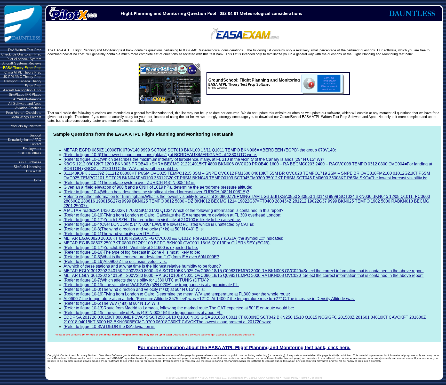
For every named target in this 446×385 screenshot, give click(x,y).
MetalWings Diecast (26, 117)
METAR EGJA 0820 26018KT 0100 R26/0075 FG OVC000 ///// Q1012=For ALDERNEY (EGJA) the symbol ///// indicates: (173, 238)
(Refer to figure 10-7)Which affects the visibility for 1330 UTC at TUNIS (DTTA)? (136, 280)
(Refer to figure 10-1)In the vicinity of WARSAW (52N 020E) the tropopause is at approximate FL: (151, 285)
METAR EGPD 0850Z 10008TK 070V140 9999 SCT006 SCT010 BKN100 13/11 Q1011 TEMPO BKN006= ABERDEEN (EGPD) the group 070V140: (199, 150)
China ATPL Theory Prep (22, 72)
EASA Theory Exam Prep (22, 68)
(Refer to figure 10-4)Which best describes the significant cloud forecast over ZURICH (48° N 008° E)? (156, 192)
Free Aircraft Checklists (23, 113)
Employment (31, 149)
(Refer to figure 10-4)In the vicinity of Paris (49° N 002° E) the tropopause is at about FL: (142, 312)
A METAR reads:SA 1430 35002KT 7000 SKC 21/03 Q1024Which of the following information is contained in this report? (173, 210)
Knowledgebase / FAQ (24, 140)
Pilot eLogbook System (23, 59)
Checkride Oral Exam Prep (21, 54)
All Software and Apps (24, 104)
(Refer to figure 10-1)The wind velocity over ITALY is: (111, 233)
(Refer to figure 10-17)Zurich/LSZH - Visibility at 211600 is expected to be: (130, 247)
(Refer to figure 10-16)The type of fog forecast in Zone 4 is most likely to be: (131, 252)
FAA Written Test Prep (24, 50)
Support (35, 135)
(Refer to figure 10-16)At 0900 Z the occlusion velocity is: (115, 261)
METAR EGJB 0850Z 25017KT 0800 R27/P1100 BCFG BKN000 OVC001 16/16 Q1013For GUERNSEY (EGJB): (166, 243)
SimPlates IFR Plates (25, 95)
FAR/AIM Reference (26, 99)
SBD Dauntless (29, 153)
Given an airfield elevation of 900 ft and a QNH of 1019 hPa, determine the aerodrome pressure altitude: (157, 187)
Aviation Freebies (28, 108)
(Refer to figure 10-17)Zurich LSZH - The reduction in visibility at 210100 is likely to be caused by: (152, 220)
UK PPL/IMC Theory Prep (22, 77)
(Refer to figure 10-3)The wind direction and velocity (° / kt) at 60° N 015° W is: (134, 289)
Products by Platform (25, 126)
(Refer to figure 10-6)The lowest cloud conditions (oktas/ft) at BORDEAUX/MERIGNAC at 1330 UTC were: (160, 155)
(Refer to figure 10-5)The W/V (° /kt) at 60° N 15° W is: (112, 303)
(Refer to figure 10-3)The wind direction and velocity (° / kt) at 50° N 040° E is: (133, 229)
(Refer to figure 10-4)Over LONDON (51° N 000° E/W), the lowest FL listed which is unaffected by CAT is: (158, 224)
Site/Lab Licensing (27, 167)
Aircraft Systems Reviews (21, 63)
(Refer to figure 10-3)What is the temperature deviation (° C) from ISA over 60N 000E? (141, 257)
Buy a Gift (33, 171)
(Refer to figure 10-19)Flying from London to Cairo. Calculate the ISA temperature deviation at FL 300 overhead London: (172, 215)
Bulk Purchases (29, 162)
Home (37, 180)
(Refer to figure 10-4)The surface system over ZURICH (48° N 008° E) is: (129, 182)
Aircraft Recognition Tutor (22, 90)
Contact (35, 144)
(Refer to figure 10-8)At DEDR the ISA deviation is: (109, 326)
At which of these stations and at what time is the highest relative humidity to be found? (142, 266)
